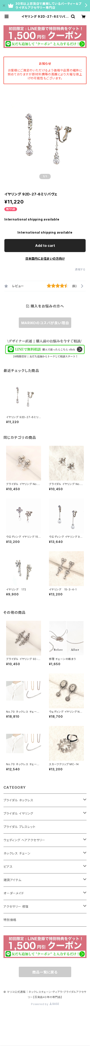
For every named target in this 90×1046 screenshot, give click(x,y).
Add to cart (45, 245)
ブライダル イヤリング (18, 813)
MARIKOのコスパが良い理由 (45, 323)
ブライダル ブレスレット (19, 827)
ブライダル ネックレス (18, 800)
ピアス (7, 866)
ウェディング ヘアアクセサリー (24, 840)
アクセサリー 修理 (16, 906)
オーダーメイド (13, 893)
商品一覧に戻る (45, 972)
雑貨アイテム (12, 880)
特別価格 (9, 920)
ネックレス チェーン (16, 853)
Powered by (40, 1004)
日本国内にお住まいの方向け (45, 258)
